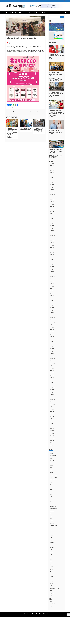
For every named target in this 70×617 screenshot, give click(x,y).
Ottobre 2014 (52, 406)
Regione (51, 554)
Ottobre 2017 (52, 344)
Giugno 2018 (52, 331)
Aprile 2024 (52, 211)
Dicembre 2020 (52, 279)
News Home (52, 542)
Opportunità (52, 544)
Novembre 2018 (52, 322)
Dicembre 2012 (52, 442)
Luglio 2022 (52, 247)
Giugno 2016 (52, 372)
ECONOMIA (11, 12)
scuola (51, 561)
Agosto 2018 (52, 327)
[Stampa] (9, 43)
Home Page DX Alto (53, 506)
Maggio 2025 (52, 189)
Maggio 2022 (52, 250)
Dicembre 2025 (52, 177)
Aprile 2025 (52, 191)
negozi (12, 107)
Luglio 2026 (52, 165)
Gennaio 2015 (52, 401)
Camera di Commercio (53, 479)
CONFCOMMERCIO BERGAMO (34, 0)
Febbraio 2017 (52, 358)
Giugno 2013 (52, 431)
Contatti (18, 0)
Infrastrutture (52, 521)
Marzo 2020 (52, 295)
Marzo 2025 (52, 192)
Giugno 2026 (52, 167)
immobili (51, 516)
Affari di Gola (52, 462)
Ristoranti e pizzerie (53, 556)
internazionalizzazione (53, 525)
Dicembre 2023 (52, 218)
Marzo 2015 (52, 397)
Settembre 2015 (52, 387)
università (51, 590)
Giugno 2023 (52, 228)
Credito (51, 489)
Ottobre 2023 (52, 221)
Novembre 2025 (52, 179)
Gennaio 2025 (52, 196)
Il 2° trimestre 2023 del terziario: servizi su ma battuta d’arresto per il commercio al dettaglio (38, 130)
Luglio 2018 (52, 329)
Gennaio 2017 (52, 360)
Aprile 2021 (52, 273)
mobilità (51, 540)
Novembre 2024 (52, 199)
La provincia (52, 528)
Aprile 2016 (52, 375)
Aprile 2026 (52, 170)
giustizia (51, 504)
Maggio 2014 (52, 414)
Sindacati (51, 566)
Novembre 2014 (52, 404)
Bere (50, 474)
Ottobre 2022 (52, 242)
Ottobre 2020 (52, 283)
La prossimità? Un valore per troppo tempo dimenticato (25, 129)
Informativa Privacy (22, 0)
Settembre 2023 (52, 223)
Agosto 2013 (52, 428)
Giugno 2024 (52, 208)
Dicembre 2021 (52, 259)
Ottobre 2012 (52, 445)
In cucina (51, 520)
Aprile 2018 (52, 334)
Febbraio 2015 (52, 399)
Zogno (51, 595)
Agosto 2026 (52, 163)
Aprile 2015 (52, 396)
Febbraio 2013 (52, 438)
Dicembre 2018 (52, 320)
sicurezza (51, 564)
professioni (51, 552)
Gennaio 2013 (52, 440)
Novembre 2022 (52, 240)
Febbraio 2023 (52, 235)
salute (51, 557)
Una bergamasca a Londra (54, 588)
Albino (51, 467)
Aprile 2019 (52, 314)
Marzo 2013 (52, 437)
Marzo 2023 (52, 233)
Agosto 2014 (52, 409)
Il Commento (52, 515)
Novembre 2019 (52, 302)
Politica (51, 549)
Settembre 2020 (52, 285)
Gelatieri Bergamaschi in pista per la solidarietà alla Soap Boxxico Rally (56, 151)
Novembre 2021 (52, 261)
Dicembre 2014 (52, 402)
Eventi (51, 496)
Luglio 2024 (52, 206)
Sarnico (51, 559)
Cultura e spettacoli (53, 491)
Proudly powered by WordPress (27, 614)
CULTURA (24, 12)
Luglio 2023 (52, 226)
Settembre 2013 (52, 426)
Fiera (50, 501)
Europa (51, 494)
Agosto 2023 (52, 225)
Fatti (50, 499)
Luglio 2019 (52, 308)
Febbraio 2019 (52, 317)
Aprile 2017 (52, 355)
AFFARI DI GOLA (42, 12)
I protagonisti (52, 511)
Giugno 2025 (52, 187)
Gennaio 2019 (52, 319)
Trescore (51, 583)
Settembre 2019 (52, 305)
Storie (51, 573)
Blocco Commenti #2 (53, 477)
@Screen (51, 453)
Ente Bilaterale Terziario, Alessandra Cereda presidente (56, 131)
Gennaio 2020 (52, 298)
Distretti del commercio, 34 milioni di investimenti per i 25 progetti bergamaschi (56, 93)
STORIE (29, 12)
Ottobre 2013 (52, 425)
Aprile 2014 (52, 416)
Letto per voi (52, 533)
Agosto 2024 (52, 204)
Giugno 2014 (52, 413)
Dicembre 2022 (52, 238)
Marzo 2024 (52, 213)
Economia (51, 492)
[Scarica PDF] (7, 43)
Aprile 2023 (52, 232)
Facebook (64, 0)
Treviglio (51, 585)
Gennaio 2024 (52, 216)
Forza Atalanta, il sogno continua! (13, 111)
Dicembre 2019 (52, 300)
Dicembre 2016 (52, 361)
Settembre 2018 (52, 326)
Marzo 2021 (52, 274)
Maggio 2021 (52, 271)
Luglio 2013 (52, 430)
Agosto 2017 (52, 348)
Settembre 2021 (52, 264)
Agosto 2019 (52, 307)
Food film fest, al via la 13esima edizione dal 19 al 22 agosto (56, 74)
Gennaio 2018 (52, 339)
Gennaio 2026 (52, 175)
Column (51, 484)
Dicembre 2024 (52, 197)
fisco (50, 503)
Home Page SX (52, 509)
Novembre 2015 (52, 384)
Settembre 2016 (52, 367)
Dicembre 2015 (52, 382)
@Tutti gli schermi (53, 455)
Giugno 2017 (52, 351)
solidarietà (51, 569)
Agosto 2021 (52, 266)
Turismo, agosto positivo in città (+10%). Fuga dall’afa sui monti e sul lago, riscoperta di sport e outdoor (56, 113)
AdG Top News (52, 460)
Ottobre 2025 (52, 180)
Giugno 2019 (52, 310)
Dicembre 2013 (52, 423)
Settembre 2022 (52, 244)
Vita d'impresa (52, 593)
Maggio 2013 (52, 433)
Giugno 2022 (52, 249)
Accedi (51, 601)
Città (50, 480)
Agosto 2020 (52, 286)
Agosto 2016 (52, 368)
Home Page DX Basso (53, 508)
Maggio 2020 (52, 291)
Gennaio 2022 (52, 257)
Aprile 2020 (52, 293)
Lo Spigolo (51, 535)
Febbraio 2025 (52, 194)
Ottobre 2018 (52, 324)
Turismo (51, 586)
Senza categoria (52, 562)
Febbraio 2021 (52, 276)
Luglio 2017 (52, 349)
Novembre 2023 (52, 220)
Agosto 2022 (52, 245)
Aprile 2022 (52, 252)
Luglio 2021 (52, 267)
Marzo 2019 (52, 315)
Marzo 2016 (52, 377)
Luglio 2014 (52, 411)
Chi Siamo (14, 0)
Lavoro (51, 530)
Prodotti (51, 550)
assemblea (51, 470)
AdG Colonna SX (52, 456)
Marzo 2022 (52, 254)
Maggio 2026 (52, 168)
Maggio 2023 (52, 230)
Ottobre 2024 (52, 201)
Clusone (51, 482)
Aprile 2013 (52, 435)
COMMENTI (35, 12)
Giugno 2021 (52, 269)
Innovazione (52, 523)
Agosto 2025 (52, 184)
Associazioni (52, 472)
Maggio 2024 (52, 209)
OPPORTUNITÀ (18, 12)
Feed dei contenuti (53, 603)
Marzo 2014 (52, 418)
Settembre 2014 (52, 408)
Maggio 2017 (52, 353)
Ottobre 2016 (52, 365)
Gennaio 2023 (52, 237)
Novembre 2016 (52, 363)
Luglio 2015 (52, 390)
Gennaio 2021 (52, 278)
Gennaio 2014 (52, 421)
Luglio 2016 (52, 370)
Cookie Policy (27, 0)
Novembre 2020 (52, 281)
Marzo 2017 (52, 356)
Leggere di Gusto (52, 532)
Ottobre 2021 (52, 262)
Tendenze (51, 574)
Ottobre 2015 (52, 385)
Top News (51, 578)
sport (50, 571)
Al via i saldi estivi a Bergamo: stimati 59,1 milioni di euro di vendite (12, 132)
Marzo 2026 (52, 172)
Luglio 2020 (52, 288)
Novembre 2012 (52, 443)
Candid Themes (45, 614)
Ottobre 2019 (52, 303)
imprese (51, 518)
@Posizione (52, 451)
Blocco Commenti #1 (53, 475)
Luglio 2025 (52, 185)
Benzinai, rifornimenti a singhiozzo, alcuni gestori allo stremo (56, 55)
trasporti (51, 581)
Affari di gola (52, 463)
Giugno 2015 (52, 392)
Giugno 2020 (52, 290)
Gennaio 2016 (52, 380)
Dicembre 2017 (52, 341)
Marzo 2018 (52, 336)
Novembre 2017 (52, 343)
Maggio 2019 (52, 312)
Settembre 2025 (52, 182)
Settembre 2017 (52, 346)
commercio (9, 107)
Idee (50, 513)
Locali (51, 537)
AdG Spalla (51, 458)
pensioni (51, 545)
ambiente (51, 468)
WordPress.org (52, 606)
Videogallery (52, 591)
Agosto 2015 (52, 389)
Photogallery (52, 547)
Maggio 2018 (52, 332)
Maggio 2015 (52, 394)
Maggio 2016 (52, 373)
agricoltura (51, 465)
